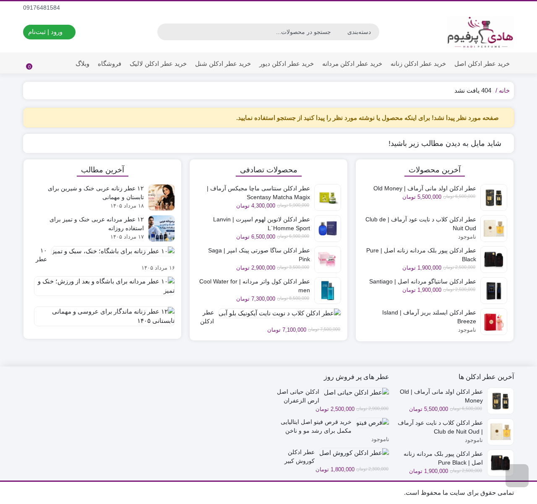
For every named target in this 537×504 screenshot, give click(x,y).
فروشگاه (109, 63)
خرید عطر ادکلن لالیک (158, 63)
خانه (504, 90)
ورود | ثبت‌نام (46, 31)
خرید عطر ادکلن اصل (482, 63)
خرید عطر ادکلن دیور (286, 63)
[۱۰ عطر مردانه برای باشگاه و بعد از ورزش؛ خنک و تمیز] (102, 289)
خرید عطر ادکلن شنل (223, 63)
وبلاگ (82, 63)
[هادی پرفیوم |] (480, 32)
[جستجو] (164, 31)
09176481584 (42, 7)
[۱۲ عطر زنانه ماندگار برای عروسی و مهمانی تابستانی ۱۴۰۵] (102, 320)
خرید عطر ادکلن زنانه (418, 63)
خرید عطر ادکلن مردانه (352, 63)
